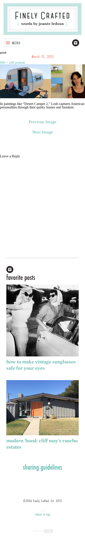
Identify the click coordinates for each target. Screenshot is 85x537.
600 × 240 (7, 62)
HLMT (48, 531)
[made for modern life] (42, 19)
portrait (20, 62)
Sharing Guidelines (42, 467)
